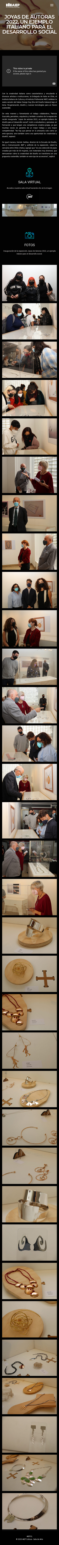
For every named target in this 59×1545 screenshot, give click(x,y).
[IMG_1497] (29, 1050)
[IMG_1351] (29, 820)
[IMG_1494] (29, 1127)
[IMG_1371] (29, 590)
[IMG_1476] (29, 283)
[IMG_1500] (29, 974)
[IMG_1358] (29, 705)
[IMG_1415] (29, 436)
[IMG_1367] (29, 667)
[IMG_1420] (29, 360)
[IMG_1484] (29, 1396)
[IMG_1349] (29, 897)
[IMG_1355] (29, 782)
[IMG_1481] (29, 1473)
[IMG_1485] (29, 1358)
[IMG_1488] (29, 1281)
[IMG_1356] (29, 743)
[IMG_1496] (29, 1089)
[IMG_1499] (29, 1012)
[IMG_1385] (29, 551)
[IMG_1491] (29, 1204)
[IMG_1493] (29, 1166)
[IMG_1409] (29, 475)
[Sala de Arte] (12, 5)
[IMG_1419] (29, 398)
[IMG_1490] (29, 1242)
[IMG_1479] (29, 1511)
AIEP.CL (29, 1536)
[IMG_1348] (29, 859)
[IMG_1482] (29, 1434)
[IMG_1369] (29, 628)
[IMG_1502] (29, 935)
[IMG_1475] (29, 321)
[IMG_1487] (29, 1319)
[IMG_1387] (29, 513)
